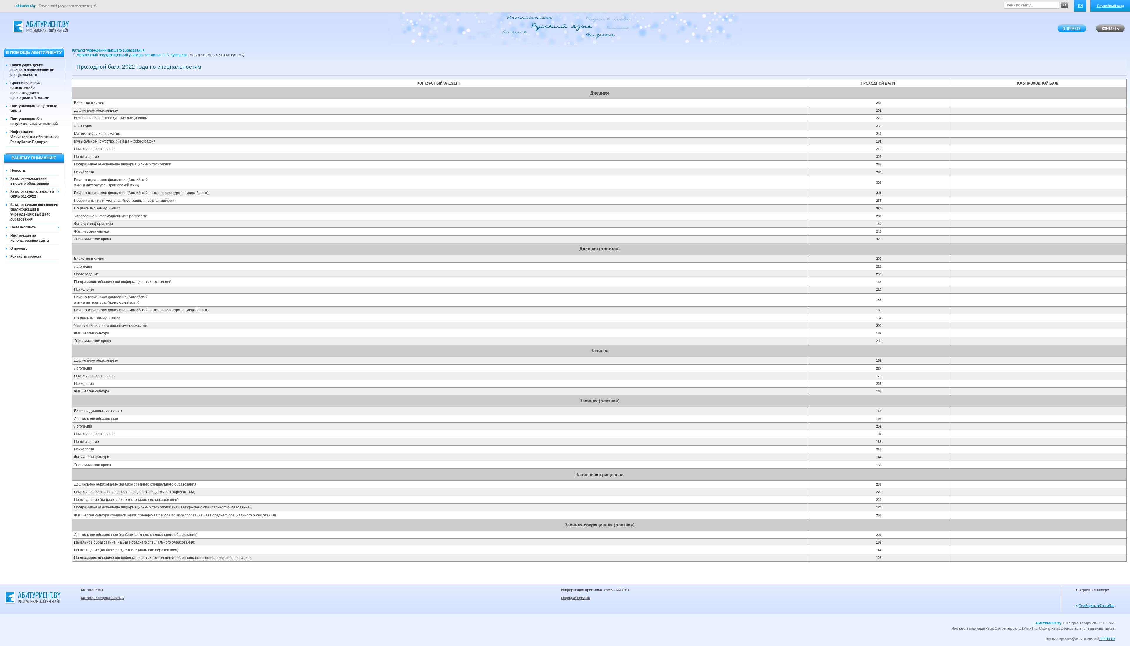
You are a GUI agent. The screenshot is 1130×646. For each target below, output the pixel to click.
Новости (17, 170)
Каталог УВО (92, 590)
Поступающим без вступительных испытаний (34, 121)
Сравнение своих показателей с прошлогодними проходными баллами (29, 90)
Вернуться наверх (1094, 590)
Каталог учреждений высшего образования (29, 180)
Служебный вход (1110, 6)
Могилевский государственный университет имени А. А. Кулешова (132, 55)
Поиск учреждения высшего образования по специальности (32, 70)
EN (1080, 6)
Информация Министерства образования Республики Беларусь (34, 137)
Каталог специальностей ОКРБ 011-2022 (32, 193)
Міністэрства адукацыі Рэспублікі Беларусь (983, 628)
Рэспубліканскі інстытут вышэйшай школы (1083, 628)
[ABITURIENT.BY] (40, 26)
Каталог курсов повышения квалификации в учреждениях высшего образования (34, 212)
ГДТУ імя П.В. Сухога (1034, 628)
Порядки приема (575, 598)
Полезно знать (23, 227)
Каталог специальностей (102, 598)
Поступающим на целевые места (33, 108)
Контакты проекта (25, 256)
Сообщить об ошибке (1096, 606)
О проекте (19, 248)
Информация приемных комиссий (591, 590)
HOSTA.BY (1107, 639)
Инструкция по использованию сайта (29, 238)
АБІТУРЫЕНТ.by (1048, 623)
